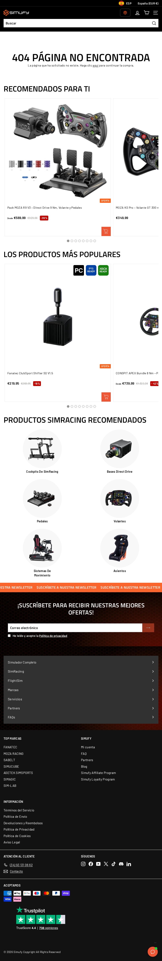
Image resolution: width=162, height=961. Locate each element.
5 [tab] (83, 241)
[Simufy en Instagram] (83, 864)
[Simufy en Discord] (121, 864)
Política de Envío (15, 816)
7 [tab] (91, 241)
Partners (87, 760)
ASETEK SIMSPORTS (18, 773)
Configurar (106, 231)
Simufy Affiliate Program (98, 773)
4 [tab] (79, 241)
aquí (95, 65)
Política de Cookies (17, 836)
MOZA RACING (14, 753)
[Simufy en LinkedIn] (129, 864)
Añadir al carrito (106, 397)
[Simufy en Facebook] (91, 864)
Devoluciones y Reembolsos (23, 823)
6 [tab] (87, 241)
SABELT (9, 760)
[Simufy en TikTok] (113, 864)
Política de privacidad (53, 635)
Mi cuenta (88, 747)
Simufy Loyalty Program (98, 779)
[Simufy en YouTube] (98, 864)
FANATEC (10, 747)
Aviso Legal (12, 842)
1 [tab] (68, 241)
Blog (84, 766)
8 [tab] (94, 241)
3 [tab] (75, 241)
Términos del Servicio (19, 810)
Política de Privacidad (19, 829)
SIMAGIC (10, 779)
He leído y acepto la (40, 635)
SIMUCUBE (11, 766)
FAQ (84, 753)
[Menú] (155, 943)
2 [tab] (72, 241)
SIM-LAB (10, 785)
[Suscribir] (148, 627)
